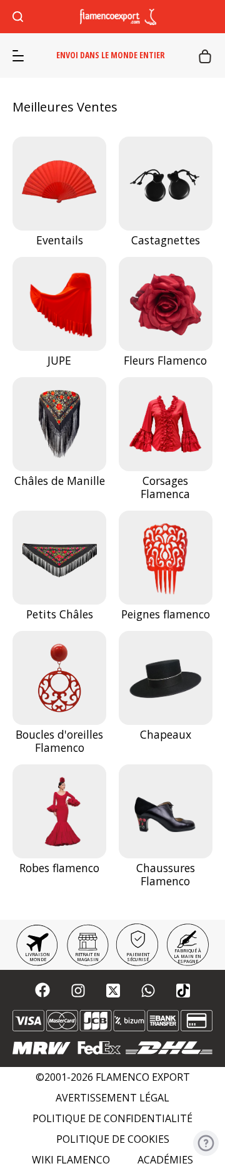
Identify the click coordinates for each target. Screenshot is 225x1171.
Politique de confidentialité (112, 1119)
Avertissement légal (112, 1098)
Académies (165, 1160)
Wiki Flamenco (71, 1160)
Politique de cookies (112, 1139)
